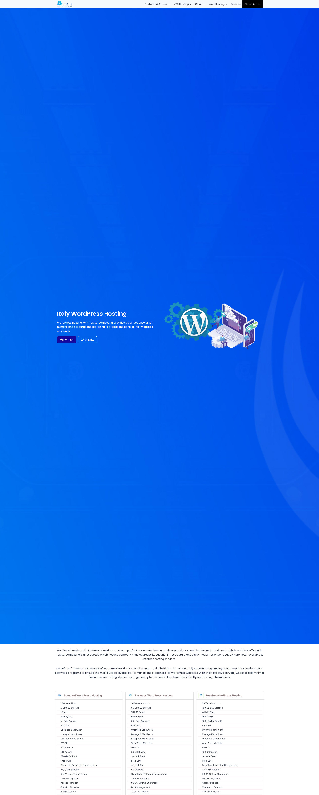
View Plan (66, 339)
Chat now (87, 339)
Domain (236, 4)
